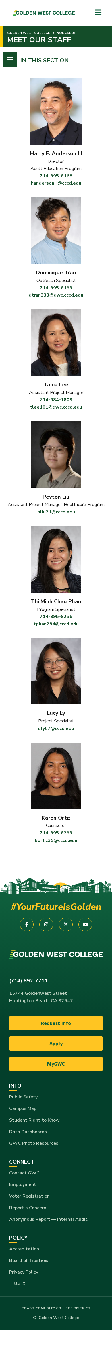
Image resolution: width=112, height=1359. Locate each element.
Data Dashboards (28, 1132)
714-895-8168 (56, 176)
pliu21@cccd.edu (56, 512)
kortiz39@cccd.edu (56, 840)
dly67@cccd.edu (56, 728)
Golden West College (28, 33)
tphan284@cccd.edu (56, 624)
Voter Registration (29, 1196)
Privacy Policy (23, 1272)
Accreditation (24, 1249)
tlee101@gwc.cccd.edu (56, 407)
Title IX (17, 1283)
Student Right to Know (34, 1120)
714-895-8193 (56, 288)
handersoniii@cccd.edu (56, 183)
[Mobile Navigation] (98, 13)
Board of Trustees (28, 1260)
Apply (56, 1043)
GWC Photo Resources (33, 1143)
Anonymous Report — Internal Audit (48, 1219)
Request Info (56, 1023)
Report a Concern (27, 1208)
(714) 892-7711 (28, 980)
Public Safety (23, 1097)
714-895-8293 (56, 833)
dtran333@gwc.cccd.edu (56, 295)
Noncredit (66, 33)
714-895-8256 (56, 616)
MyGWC (56, 1064)
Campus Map (22, 1108)
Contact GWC (24, 1173)
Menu (10, 59)
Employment (22, 1184)
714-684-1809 (56, 400)
